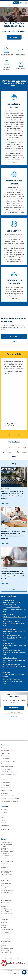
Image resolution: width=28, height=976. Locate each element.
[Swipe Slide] (14, 434)
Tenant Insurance (5, 756)
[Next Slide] (18, 434)
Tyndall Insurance (8, 643)
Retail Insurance (5, 785)
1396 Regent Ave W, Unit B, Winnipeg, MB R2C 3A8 (15, 676)
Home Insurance (5, 753)
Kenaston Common (8, 600)
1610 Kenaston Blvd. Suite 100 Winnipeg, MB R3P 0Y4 (6, 847)
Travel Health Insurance (7, 766)
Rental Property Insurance (8, 761)
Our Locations (8, 596)
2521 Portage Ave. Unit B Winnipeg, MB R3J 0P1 (6, 886)
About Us (14, 342)
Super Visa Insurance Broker (8, 774)
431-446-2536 (11, 609)
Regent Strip (6, 672)
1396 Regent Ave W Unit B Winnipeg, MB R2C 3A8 (6, 924)
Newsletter (4, 820)
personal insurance (10, 142)
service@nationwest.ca (13, 607)
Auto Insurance (5, 750)
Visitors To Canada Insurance (8, 772)
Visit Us (14, 716)
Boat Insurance (5, 764)
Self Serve (4, 812)
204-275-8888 (11, 638)
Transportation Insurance (7, 795)
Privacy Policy (5, 825)
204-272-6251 (11, 667)
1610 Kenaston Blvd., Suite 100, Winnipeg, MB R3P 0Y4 (12, 603)
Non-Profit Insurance (6, 790)
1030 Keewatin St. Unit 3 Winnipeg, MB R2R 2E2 (6, 905)
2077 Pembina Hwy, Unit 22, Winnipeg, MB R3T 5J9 (14, 661)
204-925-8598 (11, 652)
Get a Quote (14, 37)
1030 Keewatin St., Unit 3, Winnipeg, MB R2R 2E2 (14, 647)
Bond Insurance (5, 793)
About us (3, 809)
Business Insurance (6, 782)
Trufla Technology (16, 973)
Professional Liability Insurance (9, 801)
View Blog (14, 589)
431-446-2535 (11, 623)
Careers (3, 815)
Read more (4, 503)
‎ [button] (21, 3)
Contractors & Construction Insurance (10, 798)
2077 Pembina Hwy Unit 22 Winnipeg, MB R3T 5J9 (6, 944)
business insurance (13, 140)
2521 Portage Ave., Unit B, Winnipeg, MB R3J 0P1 (14, 618)
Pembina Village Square (10, 658)
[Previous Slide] (9, 434)
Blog (2, 817)
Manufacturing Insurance (7, 787)
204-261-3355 (11, 681)
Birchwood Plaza (8, 614)
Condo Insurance (5, 758)
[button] (16, 2)
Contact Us (4, 823)
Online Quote (14, 708)
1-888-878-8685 (15, 712)
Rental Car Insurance (6, 769)
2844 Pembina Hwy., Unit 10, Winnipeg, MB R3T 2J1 (14, 632)
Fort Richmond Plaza (9, 629)
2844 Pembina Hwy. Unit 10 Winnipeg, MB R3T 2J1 (6, 866)
